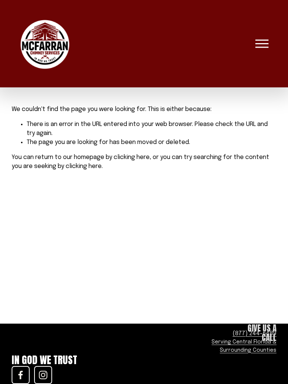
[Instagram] (43, 375)
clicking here (132, 157)
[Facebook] (21, 375)
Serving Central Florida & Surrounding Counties (244, 346)
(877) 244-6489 (254, 333)
